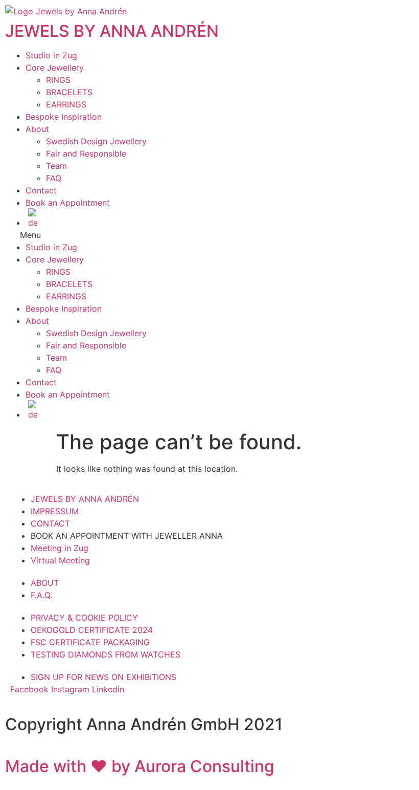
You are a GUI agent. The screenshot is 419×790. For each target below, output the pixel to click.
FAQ (53, 178)
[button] (209, 235)
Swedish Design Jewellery (96, 141)
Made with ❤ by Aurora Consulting (139, 766)
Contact (41, 190)
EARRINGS (66, 104)
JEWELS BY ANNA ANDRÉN (112, 31)
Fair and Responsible (86, 153)
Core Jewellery (55, 67)
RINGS (58, 80)
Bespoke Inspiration (64, 117)
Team (56, 166)
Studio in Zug (51, 55)
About (37, 129)
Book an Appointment (68, 203)
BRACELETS (69, 92)
